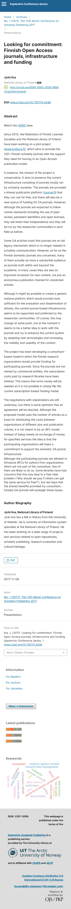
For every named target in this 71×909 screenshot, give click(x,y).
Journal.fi (49, 192)
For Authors (13, 682)
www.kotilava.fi (14, 149)
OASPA (36, 863)
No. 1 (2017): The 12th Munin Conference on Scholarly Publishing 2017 (31, 22)
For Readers (13, 676)
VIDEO (22, 125)
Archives (21, 17)
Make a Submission (21, 706)
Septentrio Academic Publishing (27, 835)
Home (7, 17)
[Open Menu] (4, 4)
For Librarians (14, 688)
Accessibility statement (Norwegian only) (38, 886)
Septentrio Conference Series (29, 4)
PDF (12, 560)
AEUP (49, 863)
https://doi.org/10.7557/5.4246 (30, 102)
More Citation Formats (20, 652)
